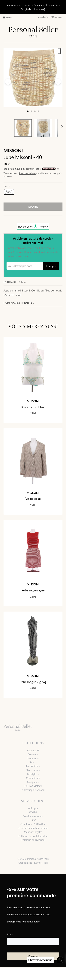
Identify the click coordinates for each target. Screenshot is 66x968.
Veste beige (33, 499)
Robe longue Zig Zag (33, 682)
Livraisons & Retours (18, 303)
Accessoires (32, 766)
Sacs (31, 762)
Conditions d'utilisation (33, 824)
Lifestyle (32, 774)
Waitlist (33, 812)
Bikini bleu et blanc (33, 407)
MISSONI (13, 150)
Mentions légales (33, 831)
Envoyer (51, 266)
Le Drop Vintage (33, 785)
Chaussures (32, 770)
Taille (7, 186)
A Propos (33, 808)
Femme (32, 754)
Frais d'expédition (27, 173)
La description (13, 281)
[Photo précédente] (8, 82)
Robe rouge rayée (33, 590)
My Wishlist (43, 17)
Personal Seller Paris (38, 858)
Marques (32, 782)
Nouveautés (33, 750)
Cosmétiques (33, 778)
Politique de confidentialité (33, 836)
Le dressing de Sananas (33, 789)
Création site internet (29, 862)
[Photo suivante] (58, 82)
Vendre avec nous (33, 816)
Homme (31, 758)
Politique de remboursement (33, 828)
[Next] (62, 126)
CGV (33, 820)
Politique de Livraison (33, 839)
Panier (58, 17)
